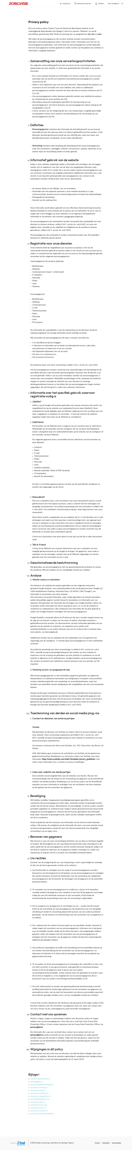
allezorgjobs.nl (36, 1082)
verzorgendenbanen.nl (39, 1099)
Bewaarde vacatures (84, 3)
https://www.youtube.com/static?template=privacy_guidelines (68, 759)
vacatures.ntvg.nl (37, 1090)
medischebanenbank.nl (40, 1079)
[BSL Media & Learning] (17, 1143)
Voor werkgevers (113, 3)
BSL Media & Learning (40, 1143)
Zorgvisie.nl (66, 3)
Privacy (97, 1143)
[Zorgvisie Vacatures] (19, 3)
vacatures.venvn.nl (38, 1108)
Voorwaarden (116, 1143)
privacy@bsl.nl (36, 1027)
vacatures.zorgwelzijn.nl (40, 1096)
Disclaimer (105, 1143)
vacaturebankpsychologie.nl (42, 1085)
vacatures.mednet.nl (39, 1111)
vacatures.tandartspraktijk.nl (42, 1114)
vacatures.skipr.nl (37, 1102)
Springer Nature (67, 1143)
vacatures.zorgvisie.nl (39, 1093)
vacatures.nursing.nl (38, 1087)
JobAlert (101, 3)
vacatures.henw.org (38, 1105)
